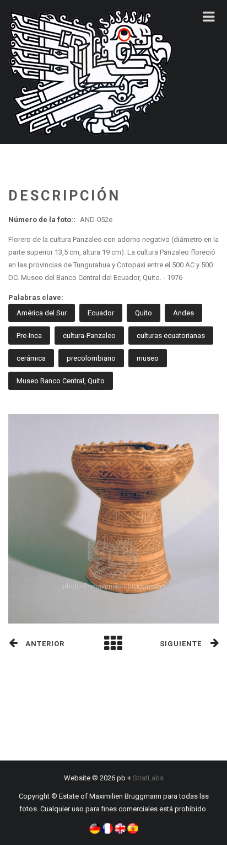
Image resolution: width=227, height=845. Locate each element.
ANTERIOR (44, 644)
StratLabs (148, 778)
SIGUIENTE (181, 644)
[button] (94, 827)
